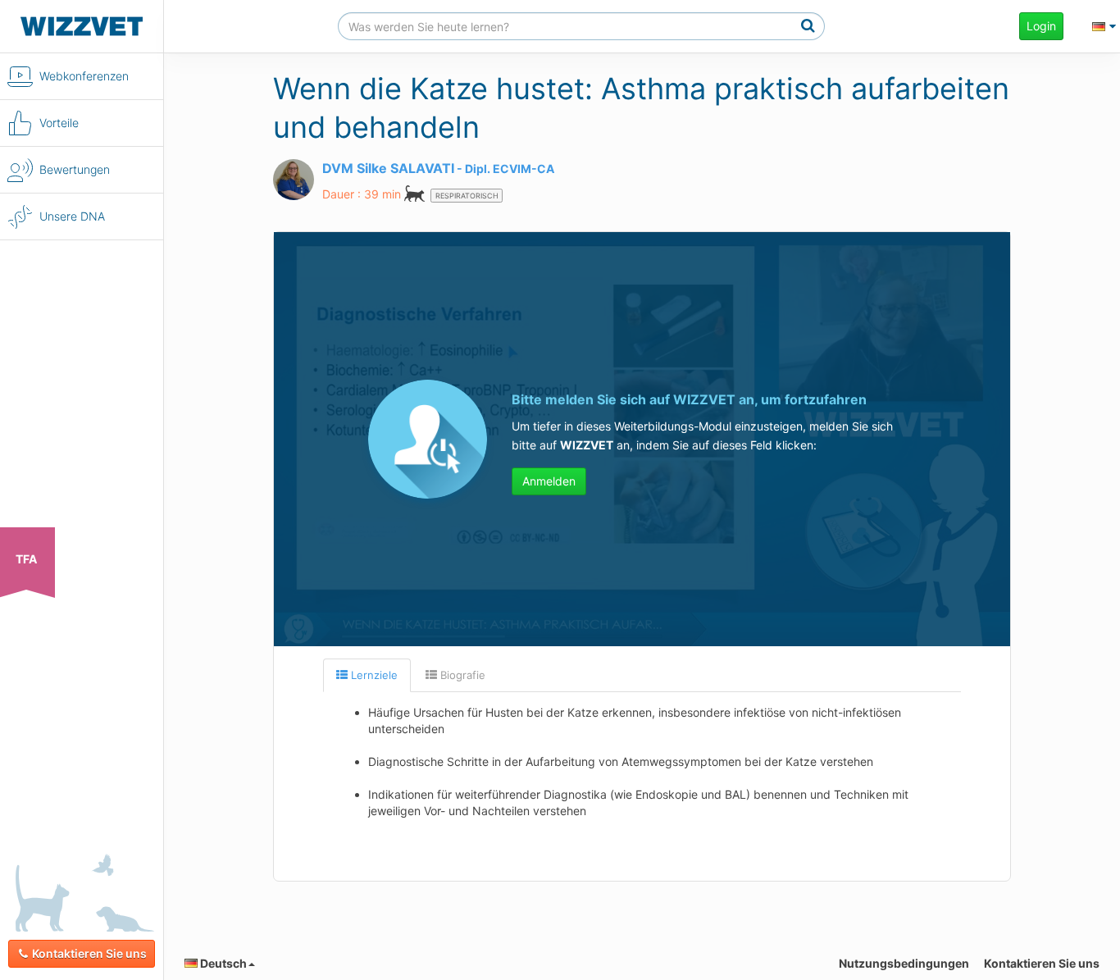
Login (1041, 26)
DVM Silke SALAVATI (388, 168)
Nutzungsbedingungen (904, 963)
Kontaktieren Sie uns (89, 953)
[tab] (367, 675)
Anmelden (549, 481)
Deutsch (222, 963)
